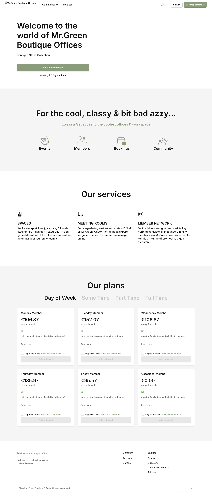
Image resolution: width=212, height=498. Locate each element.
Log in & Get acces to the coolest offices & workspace (106, 124)
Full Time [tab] (156, 298)
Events (151, 458)
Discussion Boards (158, 467)
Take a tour (67, 4)
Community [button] (48, 4)
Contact (127, 462)
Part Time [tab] (127, 298)
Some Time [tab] (96, 298)
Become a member (53, 67)
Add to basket (46, 359)
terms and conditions (51, 353)
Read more (26, 344)
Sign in (176, 4)
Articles (152, 472)
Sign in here (59, 75)
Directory (153, 462)
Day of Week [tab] (60, 298)
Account (127, 458)
